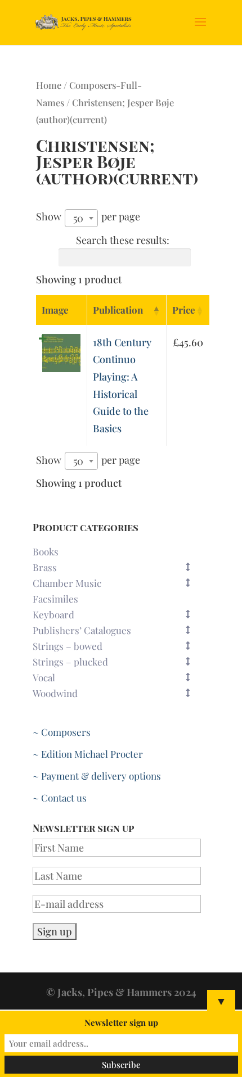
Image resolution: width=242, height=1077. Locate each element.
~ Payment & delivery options (97, 776)
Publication (118, 310)
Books (46, 551)
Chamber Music (67, 583)
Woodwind (55, 693)
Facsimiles (55, 598)
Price (183, 310)
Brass (45, 567)
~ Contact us (60, 797)
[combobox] (81, 218)
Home (48, 85)
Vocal (44, 677)
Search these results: (122, 240)
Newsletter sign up (121, 1022)
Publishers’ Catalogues (82, 630)
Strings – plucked (70, 661)
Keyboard (53, 614)
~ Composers (62, 732)
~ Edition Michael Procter (88, 754)
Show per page (88, 217)
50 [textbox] (78, 218)
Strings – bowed (67, 646)
